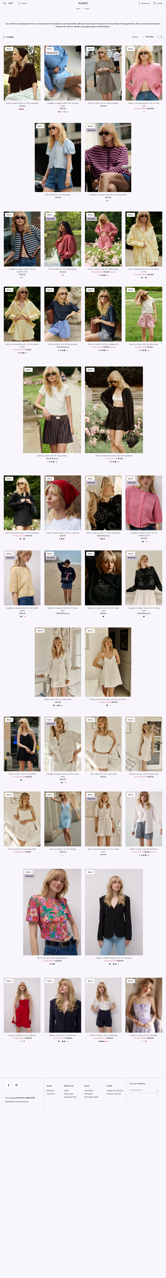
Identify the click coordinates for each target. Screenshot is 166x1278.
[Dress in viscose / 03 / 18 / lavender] (22, 1041)
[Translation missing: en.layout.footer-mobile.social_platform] (8, 1085)
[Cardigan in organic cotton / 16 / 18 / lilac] (62, 111)
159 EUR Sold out (62, 613)
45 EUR (103, 777)
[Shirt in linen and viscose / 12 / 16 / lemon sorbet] (143, 277)
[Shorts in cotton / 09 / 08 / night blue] (105, 275)
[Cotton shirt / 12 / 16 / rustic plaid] (142, 277)
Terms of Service (115, 1091)
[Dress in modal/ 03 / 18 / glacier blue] (20, 1041)
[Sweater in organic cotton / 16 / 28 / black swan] (103, 616)
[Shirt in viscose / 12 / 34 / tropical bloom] (50, 964)
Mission (50, 1091)
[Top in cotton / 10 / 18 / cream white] (103, 780)
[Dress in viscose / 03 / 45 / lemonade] (142, 780)
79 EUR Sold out (63, 347)
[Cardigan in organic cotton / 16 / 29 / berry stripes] (107, 200)
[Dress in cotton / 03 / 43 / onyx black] (107, 705)
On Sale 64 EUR (22, 350)
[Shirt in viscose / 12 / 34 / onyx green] (52, 964)
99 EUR (103, 854)
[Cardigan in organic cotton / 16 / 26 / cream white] (144, 541)
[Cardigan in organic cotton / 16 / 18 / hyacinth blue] (64, 111)
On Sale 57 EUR (144, 347)
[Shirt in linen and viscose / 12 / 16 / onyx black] (145, 277)
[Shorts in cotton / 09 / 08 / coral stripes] (99, 275)
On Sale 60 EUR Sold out (144, 852)
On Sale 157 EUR (113, 961)
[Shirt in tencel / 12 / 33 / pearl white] (59, 200)
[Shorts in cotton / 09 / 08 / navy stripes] (103, 275)
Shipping (89, 1091)
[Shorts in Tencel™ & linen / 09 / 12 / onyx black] (101, 1041)
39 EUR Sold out (103, 536)
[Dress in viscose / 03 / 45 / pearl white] (145, 780)
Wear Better (70, 1097)
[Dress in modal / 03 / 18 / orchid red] (24, 1041)
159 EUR (63, 109)
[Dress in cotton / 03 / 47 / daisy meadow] (103, 109)
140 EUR (103, 106)
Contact (51, 1094)
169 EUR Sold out (143, 613)
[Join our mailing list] (157, 1090)
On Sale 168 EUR (144, 109)
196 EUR (58, 702)
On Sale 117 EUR (108, 702)
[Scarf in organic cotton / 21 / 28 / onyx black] (21, 109)
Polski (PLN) (20, 1098)
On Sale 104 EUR (144, 274)
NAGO (78, 8)
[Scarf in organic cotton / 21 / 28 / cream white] (25, 109)
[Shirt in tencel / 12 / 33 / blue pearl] (57, 200)
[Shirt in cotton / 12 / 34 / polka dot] (54, 964)
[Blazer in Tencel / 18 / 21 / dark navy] (59, 705)
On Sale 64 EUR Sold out (103, 272)
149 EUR (144, 538)
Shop (11, 3)
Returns (89, 1094)
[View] (159, 37)
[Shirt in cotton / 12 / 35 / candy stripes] (62, 275)
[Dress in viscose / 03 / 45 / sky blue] (143, 780)
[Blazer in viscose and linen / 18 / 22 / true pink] (143, 111)
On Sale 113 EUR (22, 777)
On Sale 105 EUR (144, 777)
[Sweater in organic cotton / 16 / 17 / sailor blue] (62, 616)
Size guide (69, 1094)
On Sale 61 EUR (22, 852)
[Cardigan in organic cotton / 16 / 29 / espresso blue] (109, 200)
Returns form (91, 1097)
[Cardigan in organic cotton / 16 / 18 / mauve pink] (60, 111)
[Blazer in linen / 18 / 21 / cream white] (56, 705)
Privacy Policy (114, 1094)
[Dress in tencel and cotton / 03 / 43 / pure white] (109, 705)
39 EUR (22, 106)
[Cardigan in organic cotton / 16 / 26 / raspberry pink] (146, 541)
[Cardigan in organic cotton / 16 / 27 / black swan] (143, 616)
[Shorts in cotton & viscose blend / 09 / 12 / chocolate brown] (99, 1041)
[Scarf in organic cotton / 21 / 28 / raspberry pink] (19, 109)
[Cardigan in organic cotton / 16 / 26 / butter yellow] (140, 541)
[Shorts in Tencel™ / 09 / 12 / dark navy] (103, 1041)
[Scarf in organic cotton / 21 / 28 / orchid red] (23, 109)
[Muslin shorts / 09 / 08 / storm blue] (101, 275)
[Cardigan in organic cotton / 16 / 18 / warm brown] (58, 111)
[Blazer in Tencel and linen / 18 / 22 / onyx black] (54, 705)
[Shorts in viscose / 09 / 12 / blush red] (105, 1041)
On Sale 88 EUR (52, 961)
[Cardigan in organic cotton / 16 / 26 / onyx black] (142, 541)
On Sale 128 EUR (22, 1038)
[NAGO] (83, 5)
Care (66, 1091)
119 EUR (58, 197)
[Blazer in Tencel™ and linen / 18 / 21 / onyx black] (57, 705)
